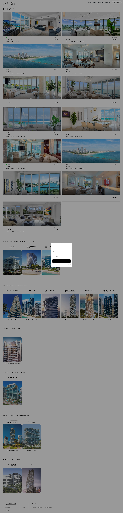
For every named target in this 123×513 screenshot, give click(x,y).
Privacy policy (61, 268)
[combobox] (54, 256)
